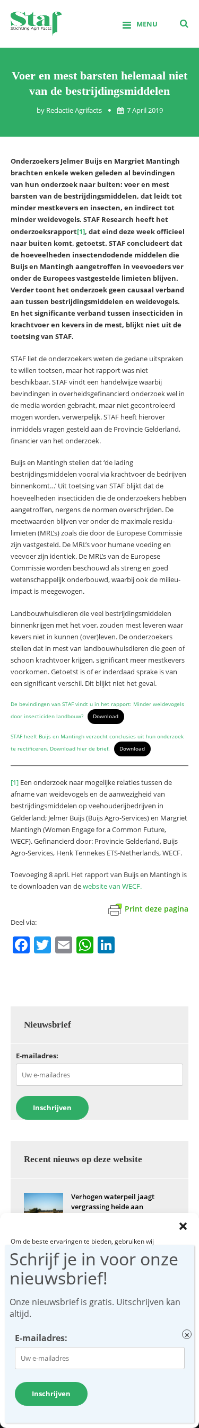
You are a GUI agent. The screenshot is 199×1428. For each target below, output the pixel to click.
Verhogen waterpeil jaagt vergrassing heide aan (112, 1201)
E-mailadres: (37, 1055)
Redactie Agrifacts (74, 110)
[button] (183, 1226)
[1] (15, 782)
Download (105, 716)
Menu (147, 24)
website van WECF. (112, 886)
